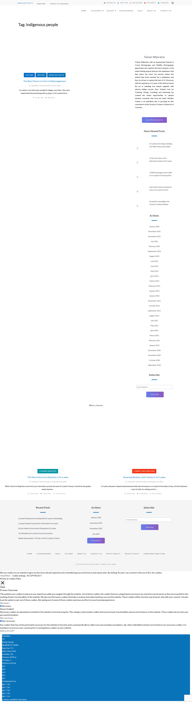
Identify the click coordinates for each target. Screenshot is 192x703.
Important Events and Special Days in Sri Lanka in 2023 (160, 188)
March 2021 (154, 335)
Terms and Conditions (154, 554)
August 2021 (154, 316)
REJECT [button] (38, 575)
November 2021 (154, 301)
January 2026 (154, 226)
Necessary (6, 606)
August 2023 (154, 256)
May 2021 (154, 325)
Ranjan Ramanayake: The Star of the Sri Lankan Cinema (39, 538)
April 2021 (154, 330)
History (41, 75)
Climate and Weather (144, 471)
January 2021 (154, 345)
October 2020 (154, 360)
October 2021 (154, 306)
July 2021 (154, 320)
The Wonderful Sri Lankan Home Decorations (35, 533)
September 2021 (154, 311)
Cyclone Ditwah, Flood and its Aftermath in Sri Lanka (38, 523)
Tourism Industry (47, 471)
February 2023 (154, 286)
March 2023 (154, 281)
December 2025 (154, 231)
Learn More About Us (154, 120)
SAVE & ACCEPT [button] (7, 631)
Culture (29, 75)
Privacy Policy (132, 554)
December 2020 (154, 350)
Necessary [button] (4, 603)
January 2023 (154, 291)
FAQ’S (140, 11)
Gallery (110, 11)
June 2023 (154, 266)
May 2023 (154, 271)
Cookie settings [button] (19, 575)
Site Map (69, 554)
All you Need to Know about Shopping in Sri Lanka (37, 528)
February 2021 (154, 340)
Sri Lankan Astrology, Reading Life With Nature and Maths (160, 145)
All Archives (96, 540)
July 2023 (154, 261)
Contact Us (166, 11)
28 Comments (157, 493)
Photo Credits (113, 554)
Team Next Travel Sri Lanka (40, 86)
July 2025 (154, 241)
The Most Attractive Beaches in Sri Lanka (47, 477)
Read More (5, 575)
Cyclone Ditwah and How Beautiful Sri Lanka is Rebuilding (40, 518)
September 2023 (154, 251)
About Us (151, 11)
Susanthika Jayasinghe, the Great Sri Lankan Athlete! (159, 202)
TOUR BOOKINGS (44, 554)
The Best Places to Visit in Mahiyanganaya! (44, 81)
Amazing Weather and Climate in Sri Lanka (144, 477)
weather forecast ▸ (14, 699)
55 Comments (60, 493)
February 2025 (154, 246)
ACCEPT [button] (30, 575)
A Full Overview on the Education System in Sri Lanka (160, 159)
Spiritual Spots (56, 75)
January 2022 (154, 296)
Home (83, 11)
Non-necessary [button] (6, 618)
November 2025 (154, 236)
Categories (96, 11)
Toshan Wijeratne (154, 57)
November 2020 (154, 355)
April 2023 (154, 276)
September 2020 (154, 365)
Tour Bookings (126, 11)
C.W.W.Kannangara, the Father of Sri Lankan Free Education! (160, 173)
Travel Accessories (59, 4)
